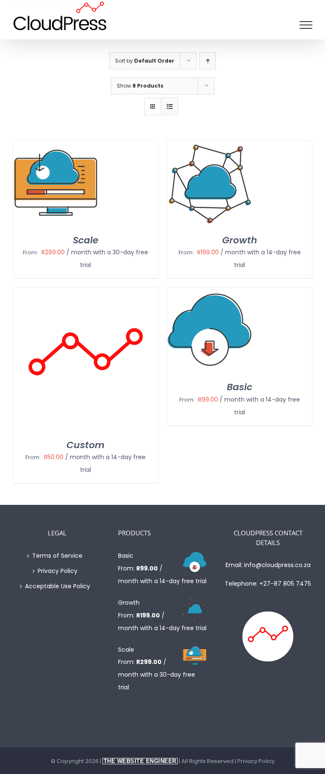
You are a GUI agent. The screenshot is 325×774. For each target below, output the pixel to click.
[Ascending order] (207, 60)
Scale (86, 240)
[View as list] (169, 106)
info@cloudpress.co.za (277, 565)
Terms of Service (57, 555)
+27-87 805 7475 (285, 583)
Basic (239, 387)
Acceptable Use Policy (57, 586)
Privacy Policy (57, 571)
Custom (85, 445)
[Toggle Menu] (306, 25)
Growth (239, 240)
